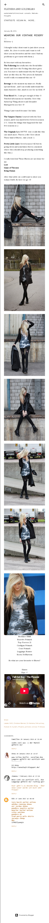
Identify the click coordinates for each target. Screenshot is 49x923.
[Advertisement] (24, 885)
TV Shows (41, 727)
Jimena (15, 776)
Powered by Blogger (26, 915)
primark (28, 727)
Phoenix (21, 727)
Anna (14, 754)
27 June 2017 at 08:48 (25, 799)
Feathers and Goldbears (19, 9)
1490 (11, 723)
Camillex (16, 739)
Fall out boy (40, 723)
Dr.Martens (31, 723)
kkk (13, 799)
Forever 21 (7, 727)
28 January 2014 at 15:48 (31, 739)
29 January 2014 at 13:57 (27, 754)
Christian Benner (20, 723)
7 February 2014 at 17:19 (29, 776)
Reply (14, 749)
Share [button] (6, 720)
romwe (34, 727)
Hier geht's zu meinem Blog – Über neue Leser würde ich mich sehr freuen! (28, 788)
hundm (14, 727)
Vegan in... (21, 20)
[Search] (43, 4)
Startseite (9, 20)
